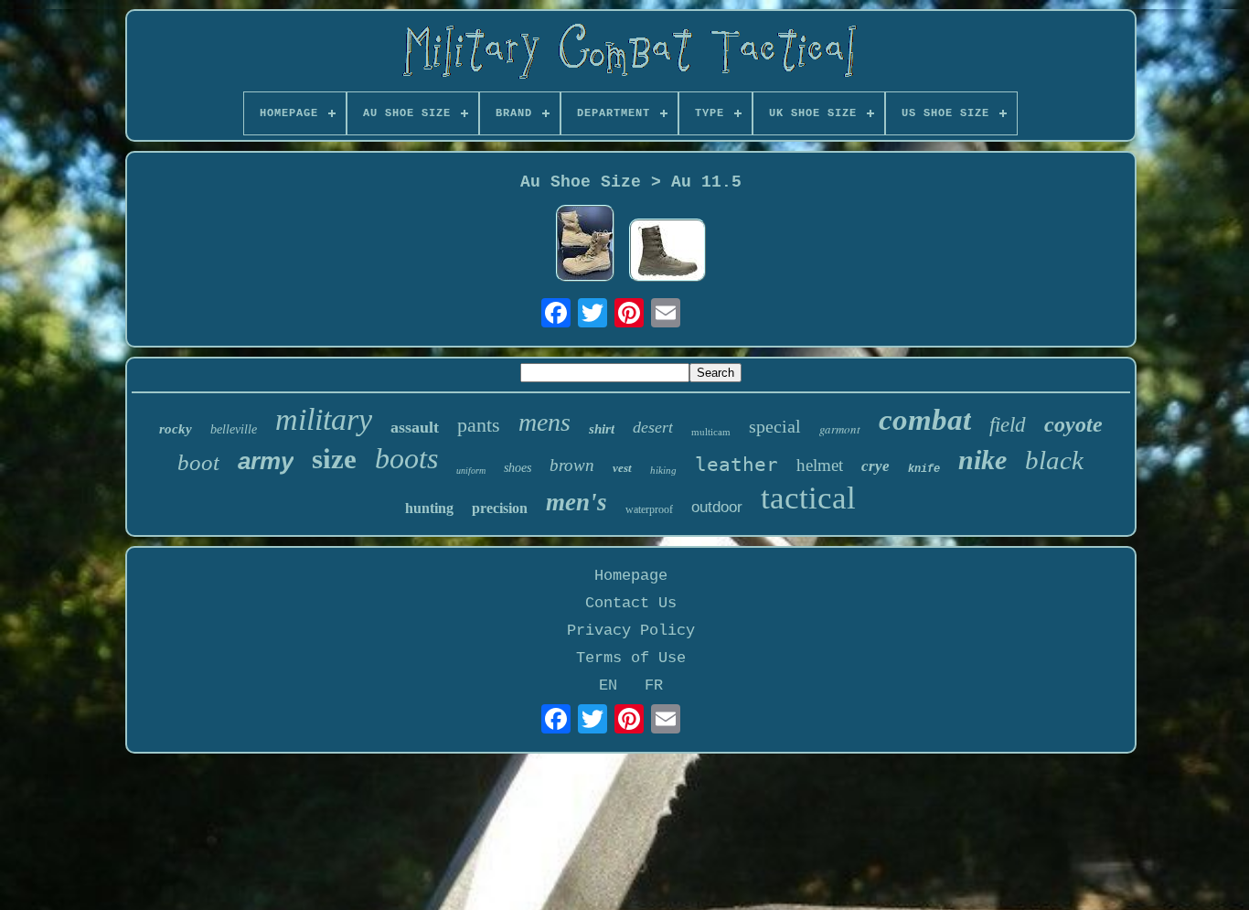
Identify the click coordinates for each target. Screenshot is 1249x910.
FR (654, 685)
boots (406, 458)
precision (500, 508)
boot (198, 462)
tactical (808, 498)
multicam (711, 431)
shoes (517, 468)
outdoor (716, 507)
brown (572, 465)
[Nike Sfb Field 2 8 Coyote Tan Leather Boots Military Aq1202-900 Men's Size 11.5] (585, 245)
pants (478, 424)
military (323, 419)
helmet (819, 465)
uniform (471, 471)
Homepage (630, 575)
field (1007, 424)
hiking (663, 470)
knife (924, 469)
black (1054, 460)
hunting (429, 508)
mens (544, 422)
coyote (1073, 424)
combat (925, 419)
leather (736, 465)
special (775, 426)
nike (982, 459)
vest (622, 468)
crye (875, 466)
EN (608, 685)
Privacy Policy (631, 630)
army (266, 461)
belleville (233, 429)
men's (576, 502)
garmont (839, 429)
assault (414, 427)
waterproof (649, 509)
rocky (175, 429)
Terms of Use (631, 658)
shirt (601, 429)
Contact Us (631, 603)
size (334, 459)
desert (653, 427)
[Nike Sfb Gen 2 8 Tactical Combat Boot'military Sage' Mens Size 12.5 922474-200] (667, 252)
